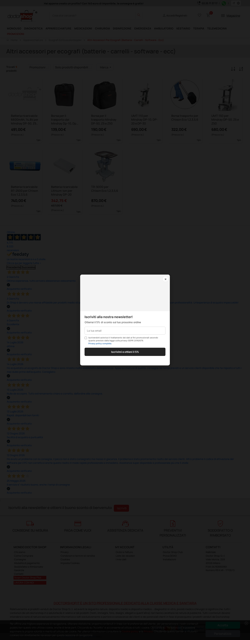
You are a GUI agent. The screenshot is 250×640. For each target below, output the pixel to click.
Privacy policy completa (99, 343)
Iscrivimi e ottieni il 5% (125, 351)
